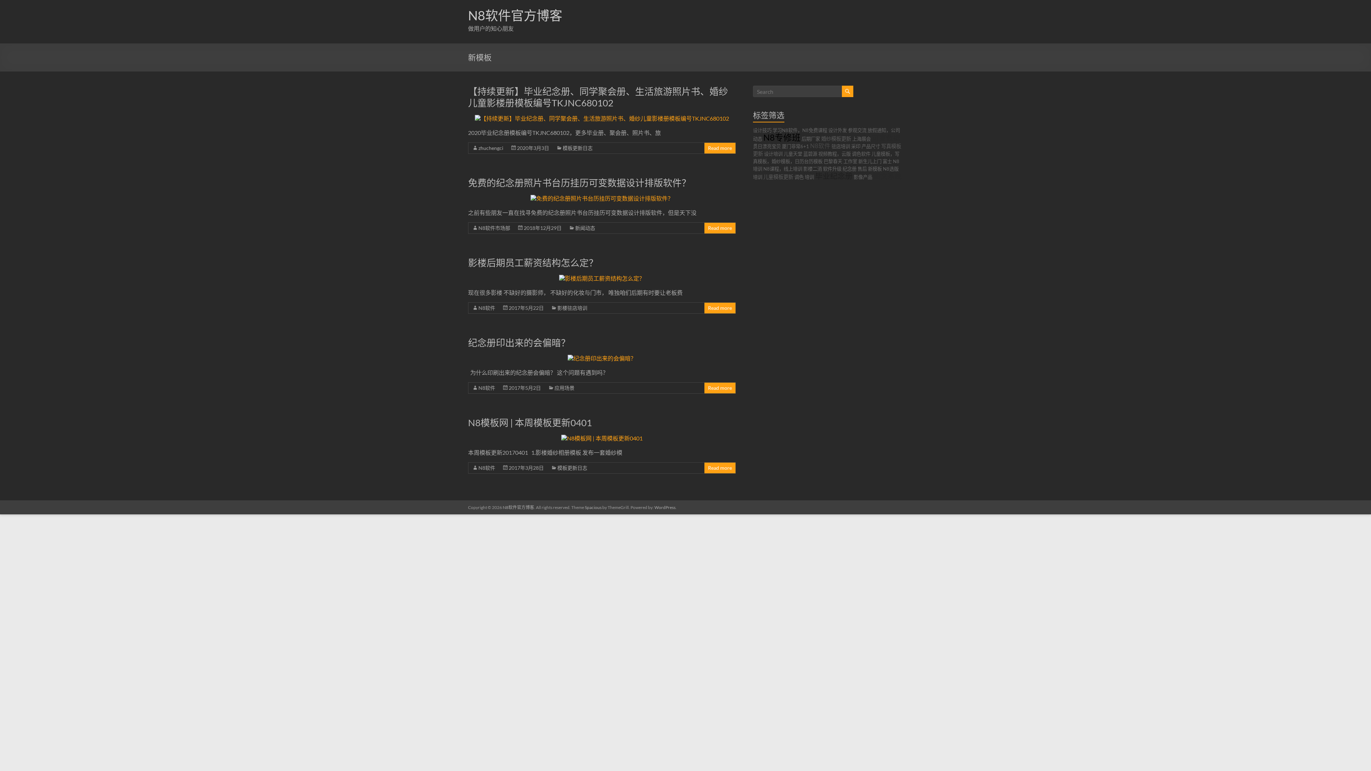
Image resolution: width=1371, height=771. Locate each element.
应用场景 (564, 388)
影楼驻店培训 (572, 308)
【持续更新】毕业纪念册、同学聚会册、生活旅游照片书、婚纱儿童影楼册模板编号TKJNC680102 (598, 97)
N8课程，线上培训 (782, 169)
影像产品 (863, 177)
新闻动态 (585, 228)
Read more (720, 148)
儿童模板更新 (778, 177)
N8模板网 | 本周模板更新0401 (530, 422)
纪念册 (850, 169)
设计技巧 (762, 130)
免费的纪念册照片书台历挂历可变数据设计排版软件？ (579, 182)
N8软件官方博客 (515, 15)
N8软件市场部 (494, 228)
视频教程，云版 (834, 154)
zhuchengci (490, 148)
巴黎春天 (833, 161)
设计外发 (837, 130)
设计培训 (773, 154)
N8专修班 (781, 137)
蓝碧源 (810, 154)
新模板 (875, 169)
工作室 (850, 161)
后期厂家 (811, 139)
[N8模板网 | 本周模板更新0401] (602, 438)
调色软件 (861, 154)
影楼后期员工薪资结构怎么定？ (533, 262)
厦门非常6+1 (795, 146)
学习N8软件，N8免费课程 (800, 130)
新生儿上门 (870, 161)
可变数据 (886, 138)
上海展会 (861, 139)
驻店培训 (841, 146)
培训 (809, 177)
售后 (862, 169)
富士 (887, 161)
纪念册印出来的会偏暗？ (519, 342)
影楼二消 (812, 169)
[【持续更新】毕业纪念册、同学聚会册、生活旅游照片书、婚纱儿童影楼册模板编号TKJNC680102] (602, 118)
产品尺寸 (871, 146)
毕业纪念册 (834, 175)
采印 (855, 146)
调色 (799, 177)
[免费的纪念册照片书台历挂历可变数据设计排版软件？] (602, 198)
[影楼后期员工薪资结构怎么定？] (602, 278)
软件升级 (832, 169)
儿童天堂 (793, 154)
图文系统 (887, 176)
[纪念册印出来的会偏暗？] (602, 358)
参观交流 (857, 130)
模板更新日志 (578, 148)
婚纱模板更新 (836, 139)
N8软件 (486, 308)
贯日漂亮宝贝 (767, 146)
